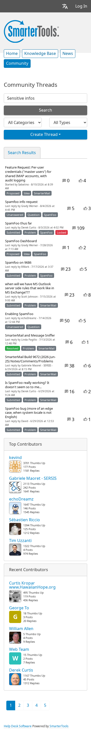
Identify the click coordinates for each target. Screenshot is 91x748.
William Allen (21, 629)
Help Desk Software (18, 726)
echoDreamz (21, 499)
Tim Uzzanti (20, 541)
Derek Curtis (21, 670)
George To (19, 608)
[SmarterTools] (31, 31)
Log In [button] (81, 6)
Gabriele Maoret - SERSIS (33, 478)
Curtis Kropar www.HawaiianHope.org (32, 585)
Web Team (19, 650)
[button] (65, 6)
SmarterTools (59, 726)
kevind (15, 458)
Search (45, 110)
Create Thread (44, 134)
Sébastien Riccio (24, 520)
